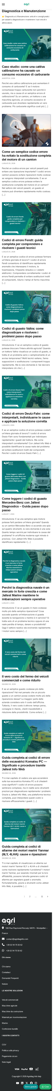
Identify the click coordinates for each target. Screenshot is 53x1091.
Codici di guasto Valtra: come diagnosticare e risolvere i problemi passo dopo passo (23, 332)
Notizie (5, 984)
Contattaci (6, 972)
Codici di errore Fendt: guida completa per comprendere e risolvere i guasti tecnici (22, 244)
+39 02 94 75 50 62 (14, 945)
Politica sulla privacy (10, 1050)
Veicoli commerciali (10, 1000)
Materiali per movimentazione (14, 1017)
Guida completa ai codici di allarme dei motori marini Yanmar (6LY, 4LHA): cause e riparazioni (25, 850)
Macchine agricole (9, 1006)
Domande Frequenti (10, 978)
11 (42, 896)
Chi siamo (6, 966)
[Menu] (6, 4)
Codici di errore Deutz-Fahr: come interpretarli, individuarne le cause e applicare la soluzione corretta (26, 417)
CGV (4, 1045)
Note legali (6, 1062)
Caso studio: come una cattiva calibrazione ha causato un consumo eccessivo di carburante (26, 70)
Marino (5, 1023)
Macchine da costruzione (12, 1011)
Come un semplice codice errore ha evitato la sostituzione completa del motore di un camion (26, 155)
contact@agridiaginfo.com (17, 939)
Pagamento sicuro (9, 1056)
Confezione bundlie (10, 1029)
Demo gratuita (31, 1087)
